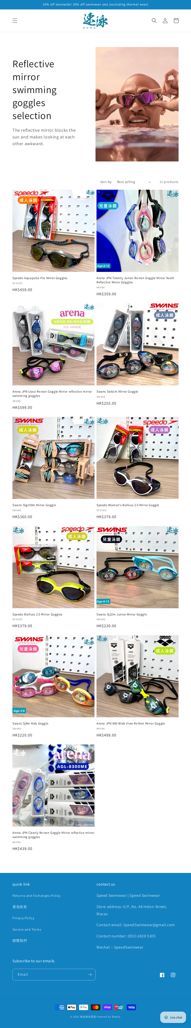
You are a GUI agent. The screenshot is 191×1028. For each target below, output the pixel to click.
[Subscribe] (89, 974)
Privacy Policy (23, 918)
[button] (14, 20)
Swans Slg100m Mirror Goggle (34, 505)
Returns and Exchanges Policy (36, 895)
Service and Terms (26, 929)
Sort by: (106, 182)
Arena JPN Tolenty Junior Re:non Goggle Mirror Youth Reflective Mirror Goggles (135, 280)
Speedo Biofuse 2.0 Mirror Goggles (37, 614)
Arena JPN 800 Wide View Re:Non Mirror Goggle (130, 724)
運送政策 (19, 907)
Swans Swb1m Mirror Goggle (117, 392)
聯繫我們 (19, 940)
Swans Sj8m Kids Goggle (30, 724)
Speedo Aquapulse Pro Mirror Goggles (39, 278)
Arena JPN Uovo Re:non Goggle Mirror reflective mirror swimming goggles (52, 394)
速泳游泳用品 (88, 1016)
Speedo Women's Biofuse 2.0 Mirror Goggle (127, 505)
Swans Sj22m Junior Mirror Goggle (121, 614)
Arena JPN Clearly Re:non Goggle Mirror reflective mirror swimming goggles (53, 835)
